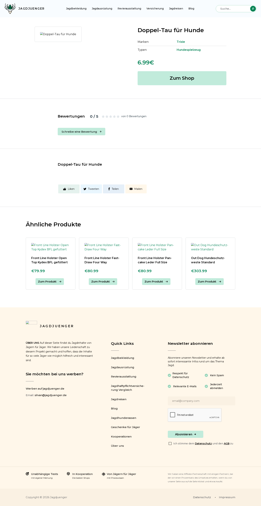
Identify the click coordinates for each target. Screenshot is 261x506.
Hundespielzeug (189, 49)
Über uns (117, 445)
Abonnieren (183, 434)
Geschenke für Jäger (125, 427)
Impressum (227, 497)
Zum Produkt (47, 281)
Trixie (181, 41)
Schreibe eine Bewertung (79, 131)
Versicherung (155, 8)
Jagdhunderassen (123, 418)
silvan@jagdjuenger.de (51, 395)
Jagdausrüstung (102, 8)
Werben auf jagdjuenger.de (45, 388)
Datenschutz (203, 443)
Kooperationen (121, 436)
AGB (226, 443)
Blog (191, 8)
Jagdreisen (176, 8)
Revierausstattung (129, 8)
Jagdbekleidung (76, 8)
